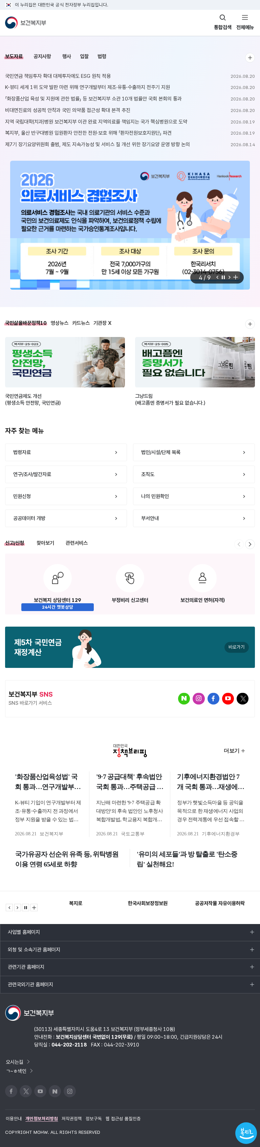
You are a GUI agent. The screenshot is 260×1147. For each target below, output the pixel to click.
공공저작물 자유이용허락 (220, 903)
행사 (66, 56)
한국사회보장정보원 (148, 903)
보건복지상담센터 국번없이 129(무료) (94, 1037)
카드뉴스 (81, 323)
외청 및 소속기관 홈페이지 (33, 952)
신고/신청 (14, 543)
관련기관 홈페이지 (25, 970)
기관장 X (102, 323)
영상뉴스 (59, 323)
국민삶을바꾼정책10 (25, 323)
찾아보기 (45, 543)
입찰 (84, 56)
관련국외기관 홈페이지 (30, 987)
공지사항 (42, 56)
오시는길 (14, 1062)
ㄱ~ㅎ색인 (16, 1071)
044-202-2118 (69, 1044)
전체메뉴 (245, 27)
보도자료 (14, 56)
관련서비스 (77, 543)
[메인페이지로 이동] (25, 23)
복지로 (75, 903)
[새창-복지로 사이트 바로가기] (246, 1133)
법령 (102, 56)
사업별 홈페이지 (23, 935)
